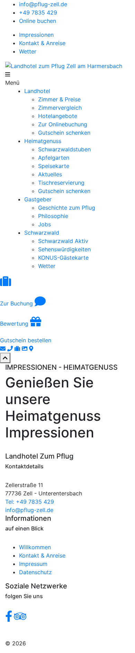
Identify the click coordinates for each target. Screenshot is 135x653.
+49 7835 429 (38, 12)
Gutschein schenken (64, 132)
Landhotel (37, 90)
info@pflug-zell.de (43, 4)
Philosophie (53, 215)
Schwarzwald (41, 232)
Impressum (33, 563)
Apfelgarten (53, 157)
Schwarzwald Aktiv (63, 240)
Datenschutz (35, 572)
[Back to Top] (5, 358)
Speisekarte (53, 165)
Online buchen (37, 20)
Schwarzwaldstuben (64, 149)
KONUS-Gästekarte (63, 257)
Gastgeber (38, 199)
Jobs (44, 224)
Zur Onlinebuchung (62, 124)
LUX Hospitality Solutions (61, 643)
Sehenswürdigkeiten (64, 249)
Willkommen (35, 547)
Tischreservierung (61, 182)
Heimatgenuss (42, 140)
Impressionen (36, 34)
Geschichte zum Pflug (66, 207)
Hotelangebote (57, 115)
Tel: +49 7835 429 (29, 501)
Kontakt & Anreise (42, 43)
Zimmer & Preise (59, 99)
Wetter (27, 51)
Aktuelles (50, 174)
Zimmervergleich (60, 107)
